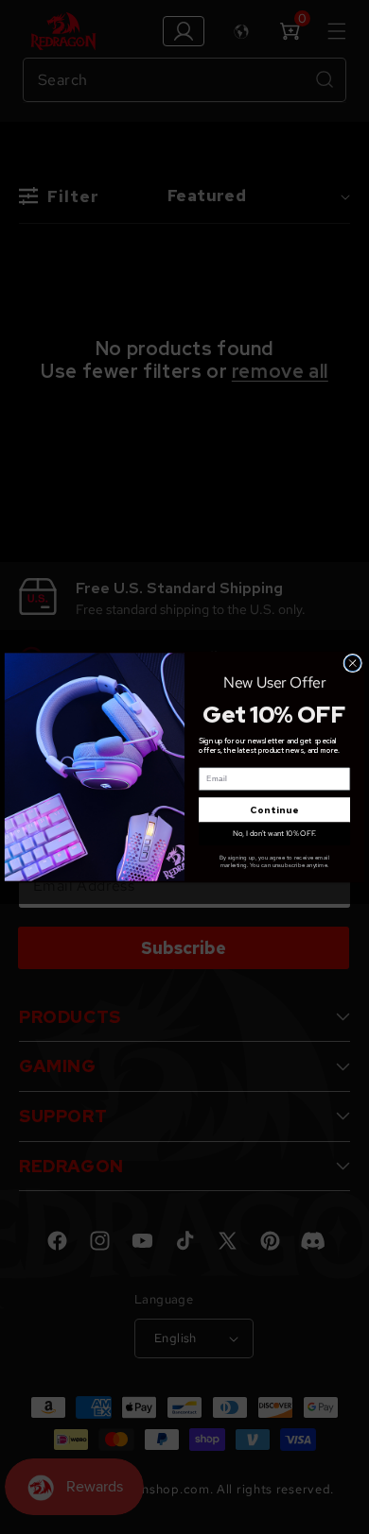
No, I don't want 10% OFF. (275, 833)
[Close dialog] (352, 664)
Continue (274, 810)
